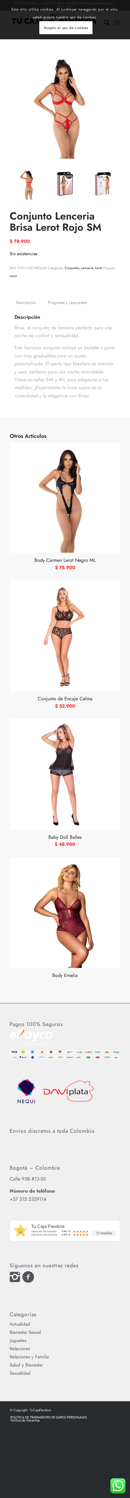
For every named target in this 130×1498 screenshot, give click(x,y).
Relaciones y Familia (29, 1356)
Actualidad (20, 1324)
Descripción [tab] (26, 302)
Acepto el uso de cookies (66, 28)
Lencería (87, 267)
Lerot (98, 267)
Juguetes (18, 1340)
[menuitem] (48, 1417)
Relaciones (20, 1348)
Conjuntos (72, 267)
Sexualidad (20, 1373)
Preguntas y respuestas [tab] (67, 302)
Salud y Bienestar (26, 1365)
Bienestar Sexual (25, 1332)
